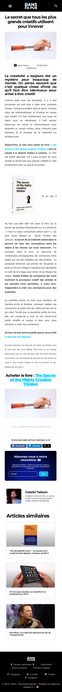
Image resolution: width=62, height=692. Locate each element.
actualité (21, 427)
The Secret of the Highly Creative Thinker (32, 379)
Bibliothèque (31, 68)
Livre (49, 427)
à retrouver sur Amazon (18, 336)
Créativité (42, 427)
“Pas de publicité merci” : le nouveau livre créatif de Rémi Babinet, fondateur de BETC (29, 552)
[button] (10, 5)
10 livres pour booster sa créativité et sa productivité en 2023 (28, 593)
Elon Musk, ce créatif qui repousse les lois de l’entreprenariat (30, 633)
